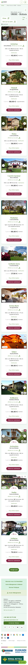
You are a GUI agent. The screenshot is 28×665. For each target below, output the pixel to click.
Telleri (14, 352)
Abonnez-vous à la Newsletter (14, 581)
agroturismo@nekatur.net (11, 620)
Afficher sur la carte (17, 45)
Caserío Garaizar (14, 176)
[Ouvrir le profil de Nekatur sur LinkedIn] (21, 627)
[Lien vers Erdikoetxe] (14, 387)
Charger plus (14, 569)
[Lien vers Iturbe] (14, 482)
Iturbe (14, 492)
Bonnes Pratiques (14, 587)
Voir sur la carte (7, 21)
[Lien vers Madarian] (14, 207)
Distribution (14, 52)
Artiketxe (14, 538)
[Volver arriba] (1, 644)
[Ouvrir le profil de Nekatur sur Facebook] (9, 627)
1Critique (4, 347)
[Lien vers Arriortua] (14, 33)
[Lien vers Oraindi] (14, 77)
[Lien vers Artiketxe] (14, 528)
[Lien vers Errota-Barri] (14, 295)
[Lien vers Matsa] (14, 123)
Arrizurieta (14, 446)
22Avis (4, 487)
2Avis (3, 301)
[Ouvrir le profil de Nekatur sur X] (13, 627)
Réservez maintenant (14, 64)
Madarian (14, 218)
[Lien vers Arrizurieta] (14, 436)
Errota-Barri (14, 306)
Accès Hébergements (15, 592)
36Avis (4, 83)
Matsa (14, 134)
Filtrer (4, 18)
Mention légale (12, 640)
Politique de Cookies (21, 640)
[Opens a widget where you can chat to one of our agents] (22, 662)
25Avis (4, 171)
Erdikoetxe (14, 398)
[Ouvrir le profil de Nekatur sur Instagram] (5, 627)
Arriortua (14, 44)
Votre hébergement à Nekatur (14, 584)
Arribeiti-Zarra (14, 264)
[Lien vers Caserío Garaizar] (14, 165)
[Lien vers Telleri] (14, 341)
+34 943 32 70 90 (10, 617)
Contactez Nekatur (14, 623)
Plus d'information (14, 60)
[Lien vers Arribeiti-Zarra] (14, 253)
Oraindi (14, 88)
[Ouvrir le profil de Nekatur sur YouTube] (17, 627)
